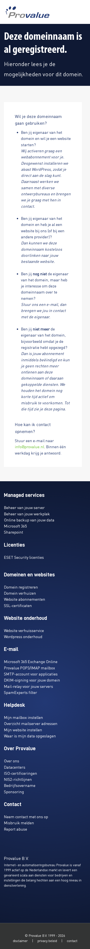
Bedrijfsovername (19, 785)
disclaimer (20, 941)
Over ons (11, 760)
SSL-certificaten (18, 605)
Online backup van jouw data (29, 519)
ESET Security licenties (24, 557)
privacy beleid (47, 941)
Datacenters (14, 767)
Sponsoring (14, 791)
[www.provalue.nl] (27, 12)
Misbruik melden (19, 822)
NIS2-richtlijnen (18, 779)
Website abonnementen (24, 599)
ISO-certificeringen (20, 773)
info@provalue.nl (29, 446)
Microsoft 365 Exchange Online (30, 661)
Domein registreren (21, 586)
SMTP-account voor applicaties (31, 673)
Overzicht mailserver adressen (30, 723)
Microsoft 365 (15, 525)
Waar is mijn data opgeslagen (30, 735)
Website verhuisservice (24, 630)
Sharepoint (13, 531)
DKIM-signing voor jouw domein (32, 679)
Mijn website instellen (23, 729)
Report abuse (15, 828)
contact (72, 941)
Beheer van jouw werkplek (27, 513)
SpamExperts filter (20, 692)
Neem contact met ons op (26, 816)
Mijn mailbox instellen (23, 717)
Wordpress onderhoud (23, 636)
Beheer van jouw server (24, 507)
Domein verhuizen (20, 593)
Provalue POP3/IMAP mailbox (29, 667)
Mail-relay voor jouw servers (28, 686)
